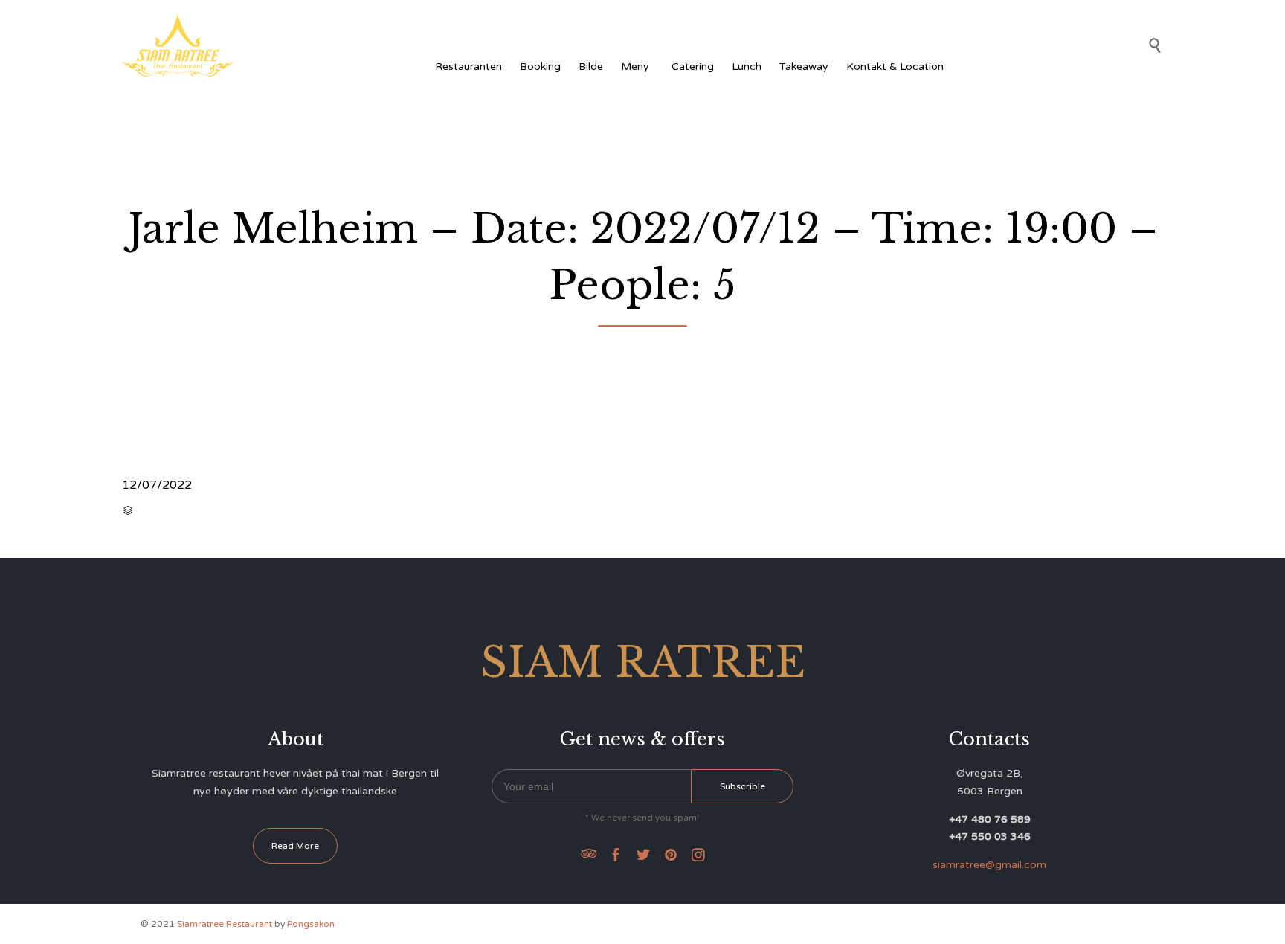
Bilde (591, 66)
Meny (635, 66)
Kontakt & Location (895, 66)
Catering (693, 66)
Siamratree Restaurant (224, 924)
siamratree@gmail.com (989, 864)
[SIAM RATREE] (178, 45)
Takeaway (803, 66)
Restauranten (468, 66)
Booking (540, 66)
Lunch (746, 66)
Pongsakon (311, 924)
